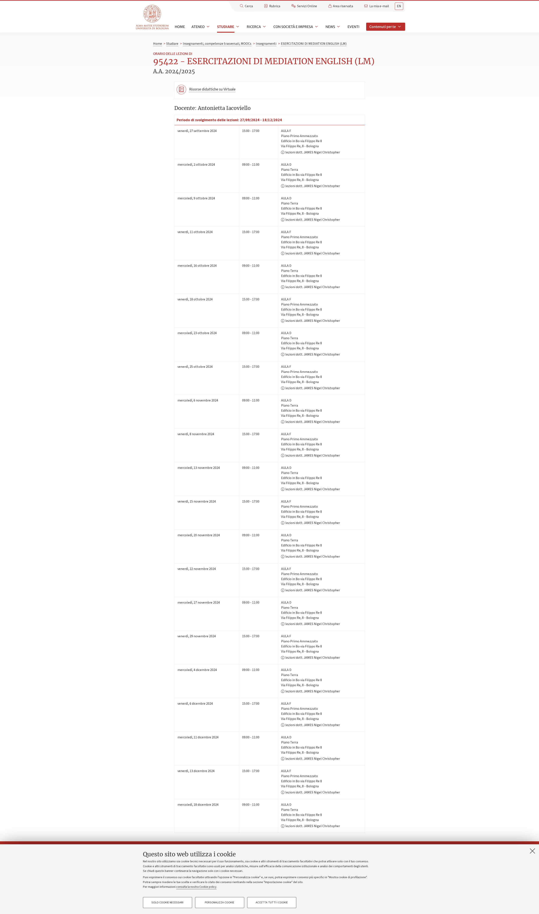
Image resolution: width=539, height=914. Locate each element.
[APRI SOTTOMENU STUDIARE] (237, 26)
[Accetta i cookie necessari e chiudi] (532, 850)
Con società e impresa (293, 27)
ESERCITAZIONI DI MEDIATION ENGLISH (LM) (313, 43)
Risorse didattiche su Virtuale (212, 89)
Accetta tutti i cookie (272, 902)
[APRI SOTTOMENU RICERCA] (264, 26)
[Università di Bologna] (152, 17)
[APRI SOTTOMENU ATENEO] (208, 26)
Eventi (353, 27)
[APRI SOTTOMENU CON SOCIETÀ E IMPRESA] (316, 26)
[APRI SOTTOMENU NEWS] (338, 26)
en (399, 6)
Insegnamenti (266, 43)
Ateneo (198, 27)
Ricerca (254, 27)
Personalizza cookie (219, 902)
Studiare (225, 27)
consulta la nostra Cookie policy (196, 887)
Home (180, 27)
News (330, 27)
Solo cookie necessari (167, 902)
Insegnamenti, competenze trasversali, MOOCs (217, 43)
